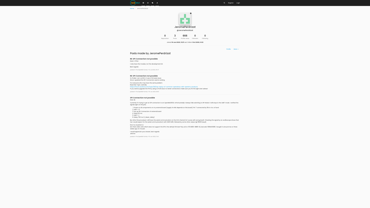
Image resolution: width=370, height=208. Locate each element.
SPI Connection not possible (142, 97)
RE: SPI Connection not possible (144, 59)
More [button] (236, 49)
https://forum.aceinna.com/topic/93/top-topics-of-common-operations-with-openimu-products (164, 87)
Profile (229, 49)
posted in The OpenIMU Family (139, 70)
